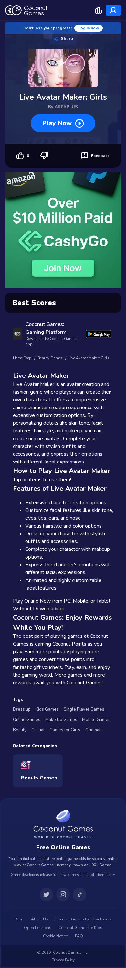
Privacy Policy (63, 960)
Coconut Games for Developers (83, 919)
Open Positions (37, 927)
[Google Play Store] (98, 334)
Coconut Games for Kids (80, 927)
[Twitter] (46, 894)
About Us (39, 919)
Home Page (22, 358)
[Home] (26, 10)
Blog (19, 919)
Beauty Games (50, 358)
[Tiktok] (79, 894)
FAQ (79, 936)
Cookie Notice (55, 936)
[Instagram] (63, 894)
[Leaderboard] (98, 10)
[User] (113, 10)
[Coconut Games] (63, 821)
